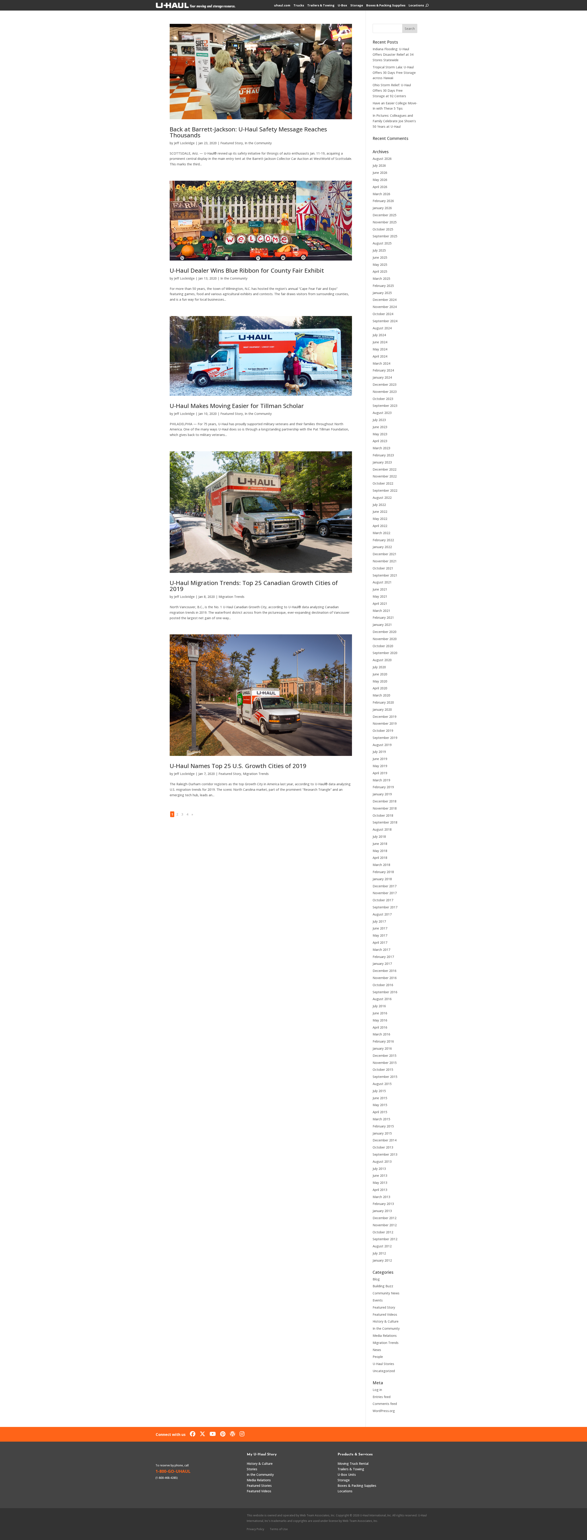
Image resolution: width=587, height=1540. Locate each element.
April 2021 (380, 603)
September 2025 (385, 236)
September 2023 (385, 405)
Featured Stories (259, 1485)
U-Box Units (347, 1474)
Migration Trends (231, 596)
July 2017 (379, 921)
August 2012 (382, 1246)
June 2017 (380, 928)
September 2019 (385, 737)
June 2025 (380, 257)
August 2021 (382, 582)
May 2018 (380, 851)
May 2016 (380, 1020)
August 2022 (382, 497)
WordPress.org (384, 1411)
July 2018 (379, 836)
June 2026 (380, 172)
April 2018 (380, 857)
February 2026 (383, 201)
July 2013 (379, 1168)
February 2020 (383, 702)
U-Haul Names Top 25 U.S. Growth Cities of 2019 (238, 766)
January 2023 (382, 462)
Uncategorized (384, 1371)
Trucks (299, 5)
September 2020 (385, 653)
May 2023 (380, 434)
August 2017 (382, 914)
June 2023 (380, 427)
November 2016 (385, 978)
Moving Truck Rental (353, 1463)
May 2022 (380, 518)
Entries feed (381, 1397)
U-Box (342, 5)
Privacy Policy (255, 1529)
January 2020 (382, 709)
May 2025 (380, 264)
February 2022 (383, 540)
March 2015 (381, 1119)
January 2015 (382, 1133)
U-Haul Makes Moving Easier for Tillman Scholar (237, 406)
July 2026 (379, 165)
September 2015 (385, 1076)
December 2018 (384, 801)
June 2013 (380, 1175)
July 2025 (379, 250)
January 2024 (382, 377)
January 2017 (382, 963)
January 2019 (382, 794)
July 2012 (379, 1253)
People (378, 1356)
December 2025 (384, 215)
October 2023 (383, 399)
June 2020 (380, 674)
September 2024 (385, 321)
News (377, 1350)
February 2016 (383, 1041)
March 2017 (381, 949)
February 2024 (383, 370)
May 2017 (380, 935)
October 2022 (383, 483)
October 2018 (383, 815)
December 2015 (384, 1055)
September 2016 (385, 992)
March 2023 (381, 448)
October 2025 (383, 229)
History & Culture (386, 1321)
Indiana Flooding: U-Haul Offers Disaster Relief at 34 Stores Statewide (393, 54)
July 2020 (379, 667)
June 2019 (380, 759)
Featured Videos (385, 1314)
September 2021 (385, 575)
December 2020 (384, 632)
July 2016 (379, 1006)
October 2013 (383, 1147)
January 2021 (382, 624)
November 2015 (385, 1062)
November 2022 (385, 476)
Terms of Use (279, 1529)
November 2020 (385, 639)
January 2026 (382, 208)
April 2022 (380, 526)
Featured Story (231, 143)
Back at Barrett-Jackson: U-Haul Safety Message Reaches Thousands (248, 132)
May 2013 (380, 1182)
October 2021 (383, 568)
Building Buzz (383, 1286)
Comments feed (385, 1403)
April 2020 (380, 688)
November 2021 (385, 561)
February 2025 (383, 285)
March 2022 (381, 533)
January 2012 (382, 1260)
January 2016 (382, 1048)
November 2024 (385, 307)
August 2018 (382, 829)
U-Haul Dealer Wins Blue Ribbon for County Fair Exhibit (247, 270)
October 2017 (383, 900)
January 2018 (382, 879)
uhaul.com (282, 5)
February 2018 (383, 872)
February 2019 (383, 787)
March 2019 (381, 780)
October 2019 (383, 730)
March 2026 (381, 194)
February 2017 (383, 957)
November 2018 (385, 808)
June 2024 (380, 342)
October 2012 (383, 1232)
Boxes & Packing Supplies (385, 5)
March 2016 (381, 1034)
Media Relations (385, 1335)
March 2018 (381, 865)
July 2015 (379, 1091)
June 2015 (380, 1098)
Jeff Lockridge (184, 143)
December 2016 (384, 970)
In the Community (258, 143)
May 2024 (380, 349)
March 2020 (381, 695)
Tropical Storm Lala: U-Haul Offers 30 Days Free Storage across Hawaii (394, 72)
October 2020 (383, 646)
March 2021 (381, 610)
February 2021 (383, 617)
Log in (377, 1389)
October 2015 (383, 1069)
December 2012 (384, 1218)
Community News (386, 1293)
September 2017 (385, 907)
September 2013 (385, 1154)
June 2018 (380, 843)
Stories (252, 1469)
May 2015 (380, 1105)
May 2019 (380, 766)
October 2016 (383, 985)
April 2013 (380, 1190)
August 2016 (382, 999)
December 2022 (384, 469)
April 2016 (380, 1027)
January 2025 (382, 293)
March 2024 (381, 363)
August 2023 (382, 413)
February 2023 (383, 455)
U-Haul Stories (383, 1364)
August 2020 (382, 660)
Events (378, 1300)
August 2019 (382, 745)
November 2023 (385, 391)
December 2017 (384, 886)
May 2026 (380, 180)
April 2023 (380, 441)
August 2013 (382, 1161)
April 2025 (380, 271)
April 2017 (380, 942)
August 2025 (382, 243)
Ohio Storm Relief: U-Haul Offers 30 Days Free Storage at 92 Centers (392, 90)
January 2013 (382, 1211)
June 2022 (380, 511)
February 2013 (383, 1203)
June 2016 (380, 1013)
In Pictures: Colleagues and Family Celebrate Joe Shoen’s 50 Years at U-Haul (394, 121)
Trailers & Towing (321, 5)
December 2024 (384, 299)
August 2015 (382, 1084)
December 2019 (384, 716)
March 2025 (381, 278)
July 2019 (379, 751)
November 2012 (385, 1225)
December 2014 (384, 1140)
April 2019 (380, 773)
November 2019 (385, 723)
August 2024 (382, 328)
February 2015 (383, 1126)
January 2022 (382, 547)
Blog (376, 1279)
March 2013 (381, 1197)
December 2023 (384, 384)
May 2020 (380, 681)
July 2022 (379, 504)
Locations (416, 5)
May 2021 (380, 596)
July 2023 (379, 420)
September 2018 (385, 822)
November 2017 (385, 893)
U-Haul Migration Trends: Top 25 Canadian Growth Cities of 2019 (254, 586)
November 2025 (385, 222)
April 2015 (380, 1112)
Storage (356, 5)
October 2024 (383, 314)
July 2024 (379, 335)
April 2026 (380, 187)
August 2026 (382, 158)
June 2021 (380, 589)
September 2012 (385, 1239)
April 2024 (380, 356)
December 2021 (384, 554)
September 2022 (385, 490)
